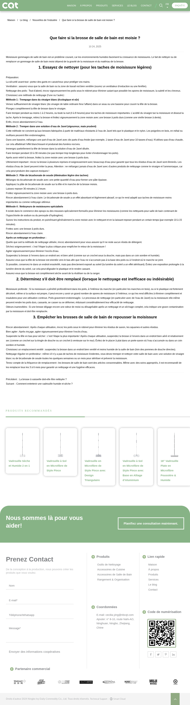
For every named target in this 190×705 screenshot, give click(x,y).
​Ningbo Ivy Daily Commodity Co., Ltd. (47, 699)
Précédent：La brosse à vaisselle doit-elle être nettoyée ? (36, 379)
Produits (102, 5)
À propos (86, 5)
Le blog (132, 5)
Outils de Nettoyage (109, 564)
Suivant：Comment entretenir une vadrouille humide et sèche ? (39, 383)
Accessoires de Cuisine (111, 569)
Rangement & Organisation (113, 579)
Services (117, 5)
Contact (146, 5)
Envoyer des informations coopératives (34, 651)
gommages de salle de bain (33, 57)
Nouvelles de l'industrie (45, 20)
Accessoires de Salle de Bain (114, 574)
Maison (71, 5)
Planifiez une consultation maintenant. (151, 523)
